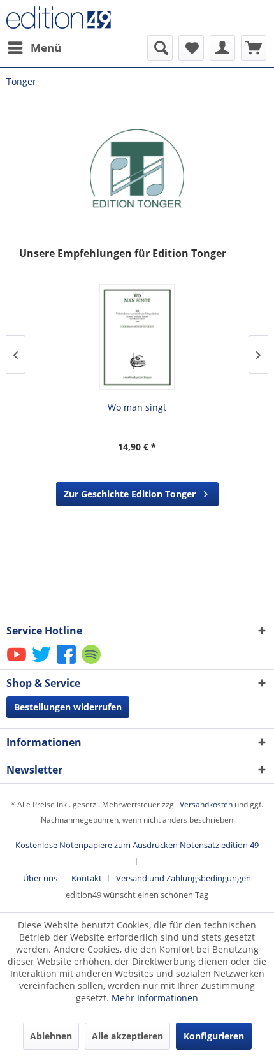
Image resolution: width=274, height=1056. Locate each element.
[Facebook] (67, 663)
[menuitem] (34, 48)
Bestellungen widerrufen (68, 707)
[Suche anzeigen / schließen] (160, 48)
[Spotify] (92, 663)
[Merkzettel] (191, 48)
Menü (46, 47)
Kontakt (86, 878)
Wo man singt (137, 407)
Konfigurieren (214, 1036)
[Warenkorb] (253, 48)
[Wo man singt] (137, 337)
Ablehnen (51, 1036)
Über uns (40, 878)
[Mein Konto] (222, 48)
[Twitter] (42, 663)
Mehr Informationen (155, 998)
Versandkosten (206, 804)
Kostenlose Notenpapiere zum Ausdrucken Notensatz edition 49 (137, 845)
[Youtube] (17, 663)
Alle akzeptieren (127, 1036)
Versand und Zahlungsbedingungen (183, 878)
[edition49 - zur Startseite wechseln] (71, 17)
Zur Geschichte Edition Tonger (130, 494)
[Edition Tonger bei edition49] (137, 168)
